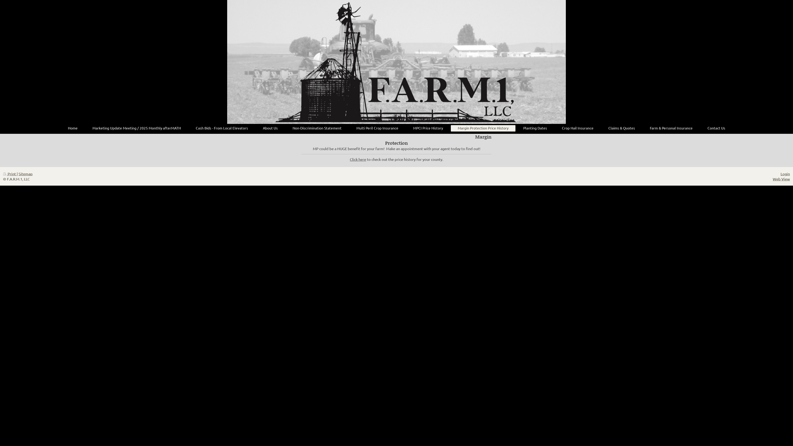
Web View (781, 179)
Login (785, 174)
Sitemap (26, 174)
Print (12, 174)
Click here (358, 159)
